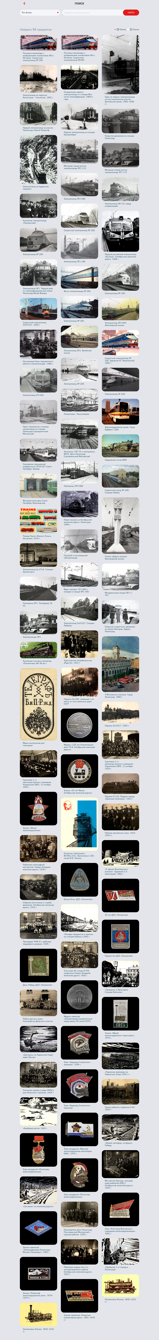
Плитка (122, 29)
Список (136, 29)
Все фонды (27, 12)
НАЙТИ (131, 12)
